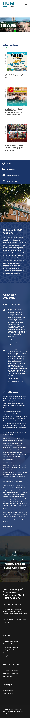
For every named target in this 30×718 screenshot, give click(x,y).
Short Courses (7, 676)
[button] (13, 31)
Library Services (8, 693)
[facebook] (3, 714)
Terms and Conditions (18, 711)
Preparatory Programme (11, 644)
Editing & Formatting (9, 656)
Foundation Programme (10, 641)
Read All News (7, 48)
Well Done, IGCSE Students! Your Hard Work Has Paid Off (14, 76)
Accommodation (8, 690)
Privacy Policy (7, 711)
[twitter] (6, 714)
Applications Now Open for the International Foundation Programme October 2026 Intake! (14, 111)
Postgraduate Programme (11, 647)
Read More (8, 82)
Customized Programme (10, 673)
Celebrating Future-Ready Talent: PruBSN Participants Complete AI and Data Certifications (14, 148)
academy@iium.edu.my (9, 623)
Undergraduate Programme (11, 650)
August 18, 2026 (5, 59)
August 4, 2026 (5, 93)
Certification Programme (10, 670)
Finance (5, 653)
